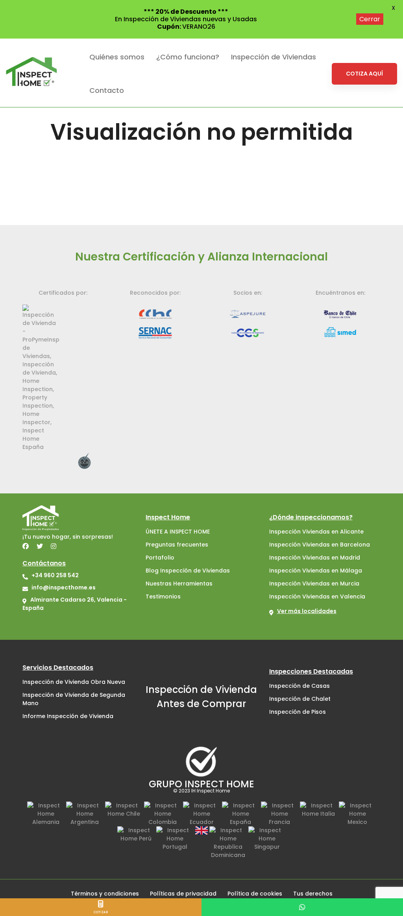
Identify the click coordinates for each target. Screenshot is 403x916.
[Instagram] (53, 546)
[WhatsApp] (302, 907)
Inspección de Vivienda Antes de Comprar (201, 696)
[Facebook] (25, 546)
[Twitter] (39, 546)
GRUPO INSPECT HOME (201, 783)
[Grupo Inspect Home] (201, 761)
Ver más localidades (306, 611)
